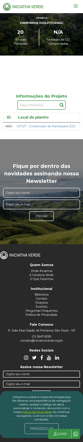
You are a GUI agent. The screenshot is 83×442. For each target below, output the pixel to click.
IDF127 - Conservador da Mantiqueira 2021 (46, 126)
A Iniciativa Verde (41, 275)
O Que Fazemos (41, 279)
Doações (41, 302)
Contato (41, 298)
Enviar (41, 216)
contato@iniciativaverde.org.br (41, 340)
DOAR (62, 434)
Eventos (41, 306)
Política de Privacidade (41, 315)
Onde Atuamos (41, 271)
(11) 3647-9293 (41, 336)
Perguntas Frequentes (42, 311)
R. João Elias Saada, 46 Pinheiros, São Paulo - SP (41, 330)
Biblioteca (42, 294)
